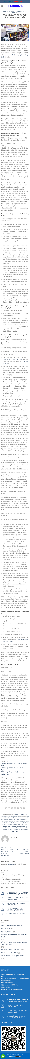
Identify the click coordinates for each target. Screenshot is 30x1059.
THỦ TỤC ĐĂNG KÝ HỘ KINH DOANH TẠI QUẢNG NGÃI (15, 909)
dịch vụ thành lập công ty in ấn (9, 819)
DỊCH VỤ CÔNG (6, 928)
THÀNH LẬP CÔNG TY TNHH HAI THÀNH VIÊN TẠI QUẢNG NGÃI (17, 893)
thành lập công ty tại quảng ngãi (11, 826)
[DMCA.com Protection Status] (15, 1056)
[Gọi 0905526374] (3, 1056)
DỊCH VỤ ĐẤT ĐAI (7, 932)
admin (23, 21)
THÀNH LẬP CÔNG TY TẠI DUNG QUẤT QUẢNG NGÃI (22, 852)
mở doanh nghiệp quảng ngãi (17, 821)
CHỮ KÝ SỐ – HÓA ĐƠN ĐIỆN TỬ (11, 925)
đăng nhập (11, 864)
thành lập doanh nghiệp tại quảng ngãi (15, 827)
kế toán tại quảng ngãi (22, 819)
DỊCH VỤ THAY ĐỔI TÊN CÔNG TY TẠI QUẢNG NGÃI (17, 898)
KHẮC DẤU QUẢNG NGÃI (9, 953)
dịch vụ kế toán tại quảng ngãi (20, 817)
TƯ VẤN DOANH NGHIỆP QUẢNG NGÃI (14, 956)
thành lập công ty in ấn (13, 822)
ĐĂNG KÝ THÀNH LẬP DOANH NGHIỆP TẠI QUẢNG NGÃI (14, 12)
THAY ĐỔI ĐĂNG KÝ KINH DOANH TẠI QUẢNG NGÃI (17, 903)
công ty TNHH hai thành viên (13, 359)
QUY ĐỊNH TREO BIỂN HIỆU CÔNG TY (17, 914)
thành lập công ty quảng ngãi (20, 824)
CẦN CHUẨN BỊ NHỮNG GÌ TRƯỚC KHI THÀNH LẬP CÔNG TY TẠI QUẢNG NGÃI (7, 852)
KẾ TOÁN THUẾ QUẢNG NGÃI (11, 949)
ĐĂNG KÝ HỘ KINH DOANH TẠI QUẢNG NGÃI (14, 936)
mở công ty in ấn (6, 821)
